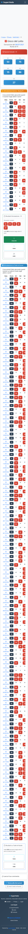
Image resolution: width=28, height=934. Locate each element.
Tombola (14, 912)
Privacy (15, 901)
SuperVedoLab (11, 928)
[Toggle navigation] (25, 2)
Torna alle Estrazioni (14, 883)
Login (21, 901)
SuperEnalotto (15, 907)
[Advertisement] (14, 19)
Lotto (9, 37)
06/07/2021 (16, 37)
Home (4, 37)
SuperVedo (8, 2)
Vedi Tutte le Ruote (14, 886)
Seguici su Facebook (14, 918)
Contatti (8, 901)
